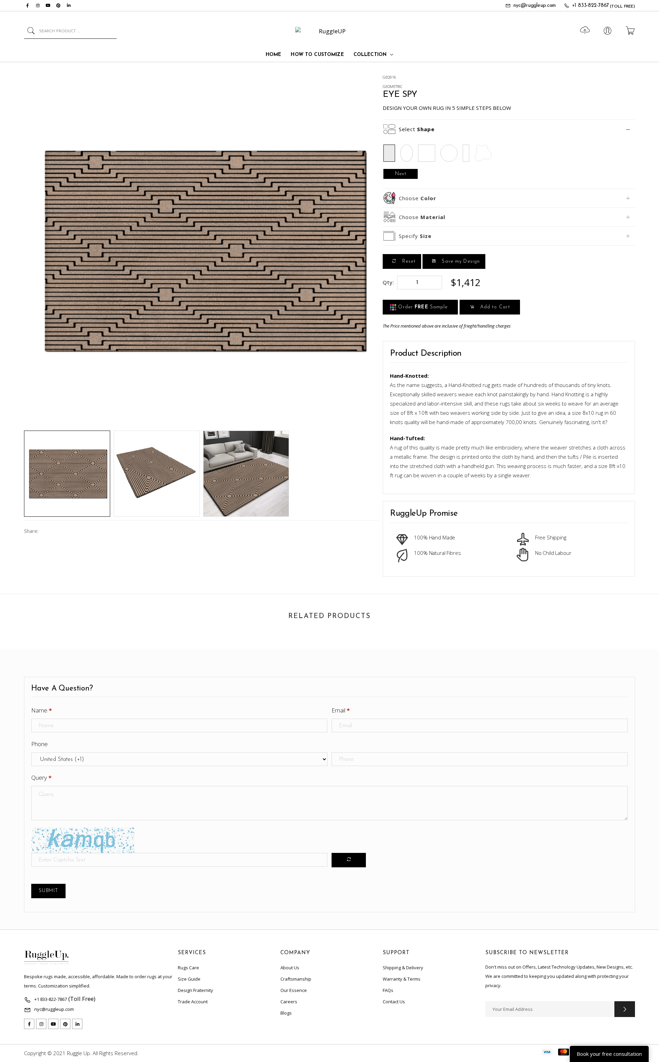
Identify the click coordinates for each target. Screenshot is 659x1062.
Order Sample (422, 307)
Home (273, 54)
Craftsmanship (295, 979)
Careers (288, 1001)
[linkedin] (68, 5)
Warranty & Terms (401, 979)
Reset (408, 261)
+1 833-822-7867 (590, 5)
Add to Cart (494, 307)
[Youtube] (48, 5)
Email (341, 710)
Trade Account (193, 1001)
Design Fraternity (195, 990)
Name (41, 710)
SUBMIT (48, 890)
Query (41, 777)
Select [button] (417, 129)
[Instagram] (37, 5)
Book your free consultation (609, 1053)
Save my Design (460, 261)
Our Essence (293, 990)
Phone (39, 744)
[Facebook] (27, 5)
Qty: (388, 282)
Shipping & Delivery (403, 967)
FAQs (388, 990)
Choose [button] (417, 198)
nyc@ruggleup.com (534, 5)
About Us (289, 967)
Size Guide (189, 979)
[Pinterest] (58, 5)
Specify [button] (415, 235)
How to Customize (317, 54)
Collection (370, 54)
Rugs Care (188, 967)
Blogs (286, 1013)
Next (400, 173)
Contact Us (394, 1001)
